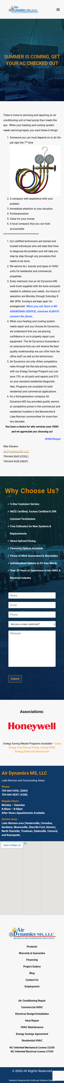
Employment (32, 986)
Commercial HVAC (32, 1007)
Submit (15, 678)
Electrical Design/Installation (32, 1013)
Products (32, 946)
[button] (58, 9)
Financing (32, 959)
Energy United (40, 747)
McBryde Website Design (42, 1080)
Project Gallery (32, 966)
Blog (32, 973)
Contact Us (32, 979)
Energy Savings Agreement (32, 1034)
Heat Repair (32, 1020)
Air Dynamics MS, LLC (16, 451)
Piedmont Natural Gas (36, 751)
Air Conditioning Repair (32, 1000)
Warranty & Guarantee (32, 953)
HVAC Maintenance (32, 1027)
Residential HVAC (32, 1040)
